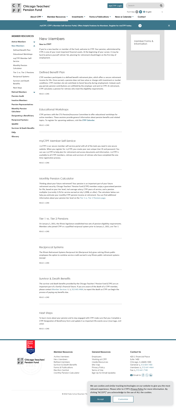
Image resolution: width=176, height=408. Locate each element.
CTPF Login (115, 5)
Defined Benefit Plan (52, 72)
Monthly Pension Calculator (56, 178)
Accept (100, 399)
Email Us (137, 375)
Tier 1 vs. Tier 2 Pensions (53, 218)
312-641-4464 (147, 367)
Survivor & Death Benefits (54, 278)
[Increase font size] (140, 11)
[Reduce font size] (136, 11)
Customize (123, 399)
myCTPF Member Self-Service (57, 140)
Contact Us (135, 352)
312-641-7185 (142, 370)
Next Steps (46, 312)
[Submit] (161, 5)
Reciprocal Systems (51, 247)
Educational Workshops (53, 109)
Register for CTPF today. (120, 25)
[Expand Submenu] (34, 42)
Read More (44, 94)
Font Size (131, 12)
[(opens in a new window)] (143, 375)
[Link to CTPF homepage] (31, 8)
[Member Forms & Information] (145, 42)
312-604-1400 (146, 364)
